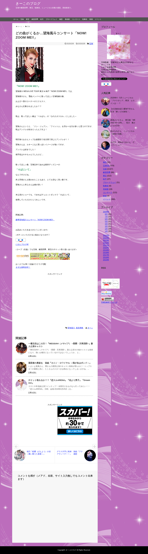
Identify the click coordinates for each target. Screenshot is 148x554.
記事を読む (32, 356)
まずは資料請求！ (23, 267)
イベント (98, 19)
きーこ (90, 328)
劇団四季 (35, 19)
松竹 (41, 19)
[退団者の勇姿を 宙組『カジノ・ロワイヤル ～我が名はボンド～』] (21, 367)
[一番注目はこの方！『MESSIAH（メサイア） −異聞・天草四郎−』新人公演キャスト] (21, 348)
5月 (106, 221)
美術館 (67, 19)
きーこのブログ (28, 3)
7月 (106, 217)
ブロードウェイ (51, 19)
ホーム (15, 19)
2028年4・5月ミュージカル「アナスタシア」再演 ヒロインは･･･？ (122, 100)
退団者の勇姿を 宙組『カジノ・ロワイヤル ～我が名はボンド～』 (59, 363)
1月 (106, 231)
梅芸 (61, 19)
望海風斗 (71, 328)
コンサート (76, 19)
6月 (106, 219)
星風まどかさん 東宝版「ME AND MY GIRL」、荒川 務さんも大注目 (122, 123)
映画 (91, 19)
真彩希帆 (79, 328)
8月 (106, 214)
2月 (106, 229)
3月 (106, 226)
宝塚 (22, 19)
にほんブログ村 (22, 244)
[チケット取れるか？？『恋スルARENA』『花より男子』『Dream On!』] (21, 385)
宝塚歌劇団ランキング (109, 302)
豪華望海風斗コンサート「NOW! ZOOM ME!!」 (35, 220)
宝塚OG (106, 166)
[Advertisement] (55, 299)
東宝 (27, 19)
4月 (106, 224)
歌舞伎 (84, 19)
